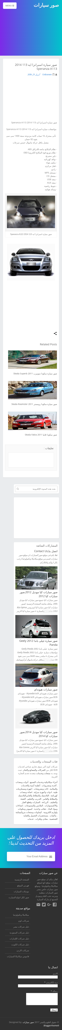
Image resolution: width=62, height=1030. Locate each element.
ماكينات (53, 815)
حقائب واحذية (40, 808)
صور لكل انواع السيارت (19, 897)
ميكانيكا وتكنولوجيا (50, 885)
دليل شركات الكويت (20, 944)
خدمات (31, 818)
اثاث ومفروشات (41, 788)
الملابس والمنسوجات (34, 805)
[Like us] (54, 905)
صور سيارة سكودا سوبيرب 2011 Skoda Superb (35, 373)
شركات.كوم (23, 920)
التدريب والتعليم (34, 798)
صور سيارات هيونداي (45, 689)
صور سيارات (28, 1022)
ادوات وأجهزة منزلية (43, 792)
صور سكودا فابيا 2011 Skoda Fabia (41, 434)
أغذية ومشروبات (49, 785)
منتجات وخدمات (43, 773)
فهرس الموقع (23, 885)
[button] (55, 334)
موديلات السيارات (21, 891)
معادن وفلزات (41, 818)
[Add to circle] (49, 905)
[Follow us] (44, 905)
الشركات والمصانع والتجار (34, 769)
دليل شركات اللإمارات (19, 938)
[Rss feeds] (38, 905)
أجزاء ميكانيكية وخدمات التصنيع (43, 782)
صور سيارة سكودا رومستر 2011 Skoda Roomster (34, 404)
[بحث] (18, 488)
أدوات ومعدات (22, 782)
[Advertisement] (31, 32)
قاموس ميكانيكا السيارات (18, 956)
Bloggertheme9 (51, 1025)
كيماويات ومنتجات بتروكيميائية (29, 812)
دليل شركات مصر (21, 926)
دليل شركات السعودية (19, 932)
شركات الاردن (23, 950)
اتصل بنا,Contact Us (45, 551)
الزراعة (45, 802)
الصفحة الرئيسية (22, 879)
